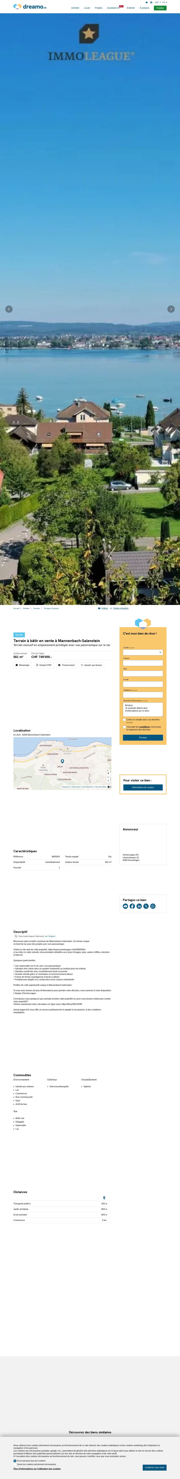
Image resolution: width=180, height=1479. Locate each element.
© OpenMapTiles (87, 787)
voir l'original (50, 936)
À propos (144, 8)
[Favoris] (146, 2)
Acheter (75, 8)
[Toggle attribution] (108, 787)
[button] (9, 309)
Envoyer (143, 737)
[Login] (151, 2)
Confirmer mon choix (154, 1467)
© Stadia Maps (75, 787)
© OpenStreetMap (100, 787)
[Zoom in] (108, 773)
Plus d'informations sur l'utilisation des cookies (37, 1469)
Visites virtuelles (120, 608)
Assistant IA (113, 8)
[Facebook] (132, 907)
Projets (98, 8)
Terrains (36, 608)
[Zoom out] (108, 777)
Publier (160, 8)
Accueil (16, 608)
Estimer (131, 8)
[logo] (29, 6)
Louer (87, 8)
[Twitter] (146, 907)
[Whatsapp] (152, 907)
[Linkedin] (139, 907)
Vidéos (104, 608)
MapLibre (65, 787)
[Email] (125, 907)
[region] (62, 763)
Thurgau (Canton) (51, 608)
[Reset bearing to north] (108, 781)
